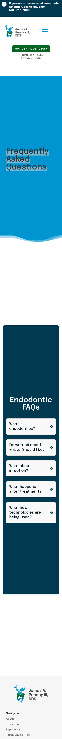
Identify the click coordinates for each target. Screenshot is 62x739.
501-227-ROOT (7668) (31, 48)
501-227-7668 (19, 10)
